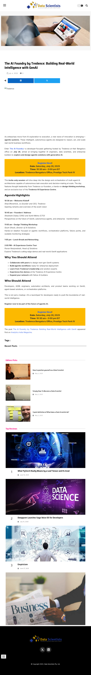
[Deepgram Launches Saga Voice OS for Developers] (45, 497)
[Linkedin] (48, 649)
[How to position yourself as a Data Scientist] (18, 372)
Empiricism (23, 564)
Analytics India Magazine (21, 332)
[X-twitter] (42, 649)
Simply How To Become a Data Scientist (47, 391)
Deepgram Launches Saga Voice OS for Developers (40, 517)
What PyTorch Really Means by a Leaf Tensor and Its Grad (43, 471)
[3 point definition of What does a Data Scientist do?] (18, 414)
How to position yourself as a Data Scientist (48, 370)
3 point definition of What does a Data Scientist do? (51, 412)
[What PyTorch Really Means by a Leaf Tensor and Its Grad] (45, 450)
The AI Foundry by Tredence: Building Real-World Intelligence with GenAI (45, 329)
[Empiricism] (45, 543)
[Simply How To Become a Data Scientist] (18, 393)
